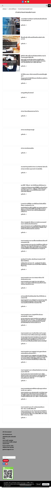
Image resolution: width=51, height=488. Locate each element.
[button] (46, 5)
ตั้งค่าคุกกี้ (38, 484)
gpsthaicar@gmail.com (8, 449)
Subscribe (6, 460)
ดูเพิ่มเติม (23, 25)
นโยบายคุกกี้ (8, 485)
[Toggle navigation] (49, 5)
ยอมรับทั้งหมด (46, 484)
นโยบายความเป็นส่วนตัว (29, 484)
